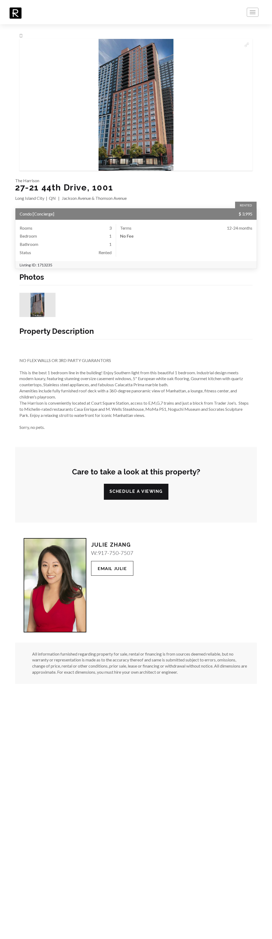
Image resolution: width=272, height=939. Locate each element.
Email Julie (112, 568)
